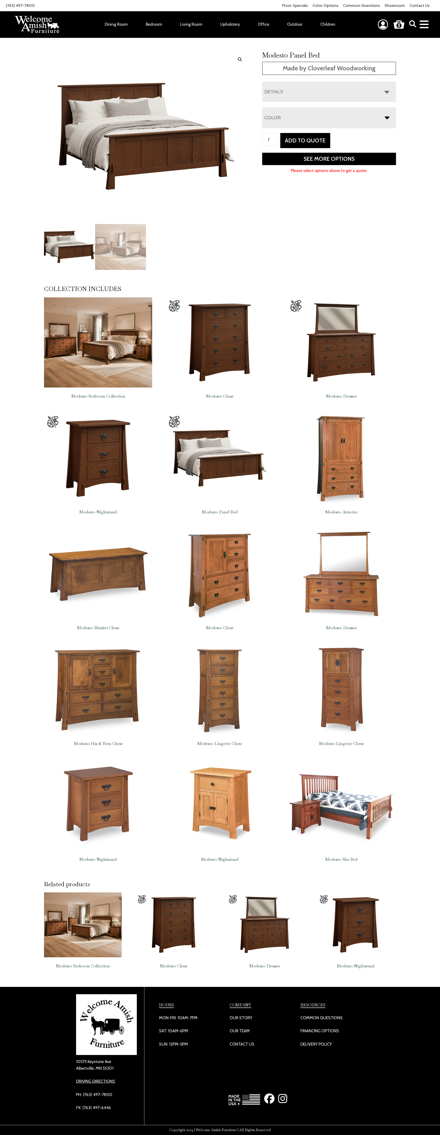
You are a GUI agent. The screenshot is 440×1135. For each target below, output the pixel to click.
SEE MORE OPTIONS (329, 158)
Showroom (395, 5)
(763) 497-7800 (20, 5)
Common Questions (361, 5)
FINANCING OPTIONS (319, 1030)
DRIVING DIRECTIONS (95, 1081)
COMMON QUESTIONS (321, 1017)
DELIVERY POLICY (316, 1044)
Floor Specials (295, 5)
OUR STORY (241, 1017)
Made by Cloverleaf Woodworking (329, 68)
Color (272, 117)
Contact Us (420, 5)
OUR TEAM (240, 1030)
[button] (240, 59)
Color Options (325, 5)
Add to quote (305, 140)
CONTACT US (242, 1044)
